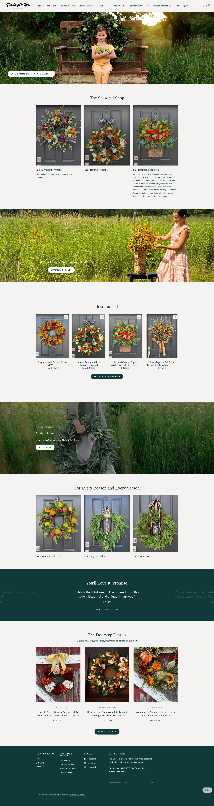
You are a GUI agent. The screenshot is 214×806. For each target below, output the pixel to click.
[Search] (198, 5)
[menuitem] (43, 6)
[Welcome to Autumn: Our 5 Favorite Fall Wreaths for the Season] (156, 674)
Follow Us (40, 766)
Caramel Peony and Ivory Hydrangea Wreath (89, 363)
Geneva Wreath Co (87, 5)
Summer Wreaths (67, 5)
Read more (58, 720)
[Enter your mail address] (152, 782)
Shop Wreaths (119, 5)
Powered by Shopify (77, 795)
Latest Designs (43, 5)
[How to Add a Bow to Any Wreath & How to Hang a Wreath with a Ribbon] (58, 674)
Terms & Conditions (68, 768)
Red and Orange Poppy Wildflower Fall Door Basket (125, 363)
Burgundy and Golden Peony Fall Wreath (52, 363)
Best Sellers (104, 5)
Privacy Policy (66, 772)
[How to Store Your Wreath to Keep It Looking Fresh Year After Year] (107, 674)
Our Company (182, 5)
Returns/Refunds (67, 764)
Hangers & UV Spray (139, 5)
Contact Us (65, 760)
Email (111, 778)
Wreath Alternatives (162, 5)
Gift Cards (40, 763)
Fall (54, 5)
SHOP (38, 758)
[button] (31, 74)
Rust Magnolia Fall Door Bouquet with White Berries (161, 363)
